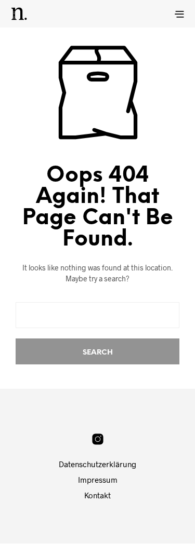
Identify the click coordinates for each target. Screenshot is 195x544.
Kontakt (97, 495)
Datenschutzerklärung (97, 464)
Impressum (98, 479)
